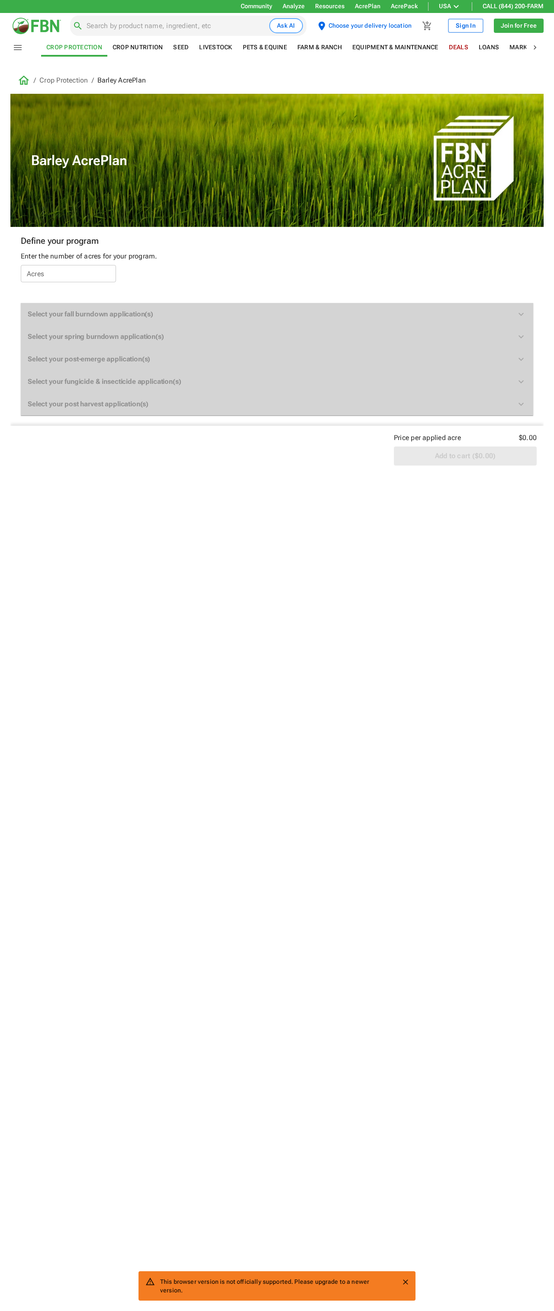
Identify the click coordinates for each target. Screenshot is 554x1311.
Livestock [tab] (215, 47)
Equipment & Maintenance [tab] (395, 47)
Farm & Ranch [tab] (319, 47)
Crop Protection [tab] (74, 47)
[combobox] (176, 26)
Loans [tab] (489, 47)
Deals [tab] (458, 47)
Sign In (466, 25)
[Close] (405, 1282)
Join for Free (519, 25)
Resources (330, 6)
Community (256, 6)
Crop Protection (63, 80)
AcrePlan (367, 6)
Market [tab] (522, 47)
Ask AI (286, 25)
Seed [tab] (181, 47)
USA (445, 6)
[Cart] (427, 26)
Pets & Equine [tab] (265, 47)
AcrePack (404, 6)
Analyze (294, 6)
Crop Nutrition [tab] (138, 47)
